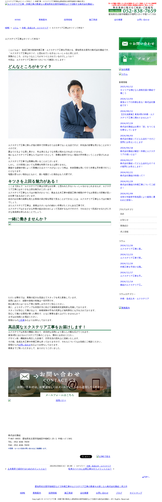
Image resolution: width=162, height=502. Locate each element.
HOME (18, 20)
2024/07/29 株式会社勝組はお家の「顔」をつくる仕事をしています (137, 126)
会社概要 (118, 20)
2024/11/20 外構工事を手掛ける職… (131, 265)
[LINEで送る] (103, 456)
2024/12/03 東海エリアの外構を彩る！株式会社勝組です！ (137, 102)
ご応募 (22, 320)
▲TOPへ (146, 477)
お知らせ (124, 220)
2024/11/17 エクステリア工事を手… (131, 274)
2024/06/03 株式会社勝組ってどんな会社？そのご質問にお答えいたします (137, 138)
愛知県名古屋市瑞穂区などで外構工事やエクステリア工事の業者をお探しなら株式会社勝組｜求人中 (81, 486)
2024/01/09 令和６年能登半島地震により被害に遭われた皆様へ (137, 196)
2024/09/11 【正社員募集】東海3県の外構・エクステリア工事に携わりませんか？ (137, 114)
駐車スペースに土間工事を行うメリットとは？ (90, 469)
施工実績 (93, 20)
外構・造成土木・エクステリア (35, 28)
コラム (16, 28)
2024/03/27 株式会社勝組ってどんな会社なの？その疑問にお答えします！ (137, 163)
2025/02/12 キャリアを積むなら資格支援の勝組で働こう (137, 89)
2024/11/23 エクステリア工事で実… (131, 256)
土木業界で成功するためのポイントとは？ (27, 469)
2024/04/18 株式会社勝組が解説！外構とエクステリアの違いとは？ (137, 151)
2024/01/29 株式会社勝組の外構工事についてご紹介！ (137, 184)
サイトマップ (136, 493)
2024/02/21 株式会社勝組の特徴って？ (132, 174)
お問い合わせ (143, 20)
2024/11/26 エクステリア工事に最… (131, 247)
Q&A (122, 214)
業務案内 (43, 20)
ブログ (119, 493)
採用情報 (68, 20)
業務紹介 (124, 225)
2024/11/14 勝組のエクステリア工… (131, 283)
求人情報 (124, 232)
